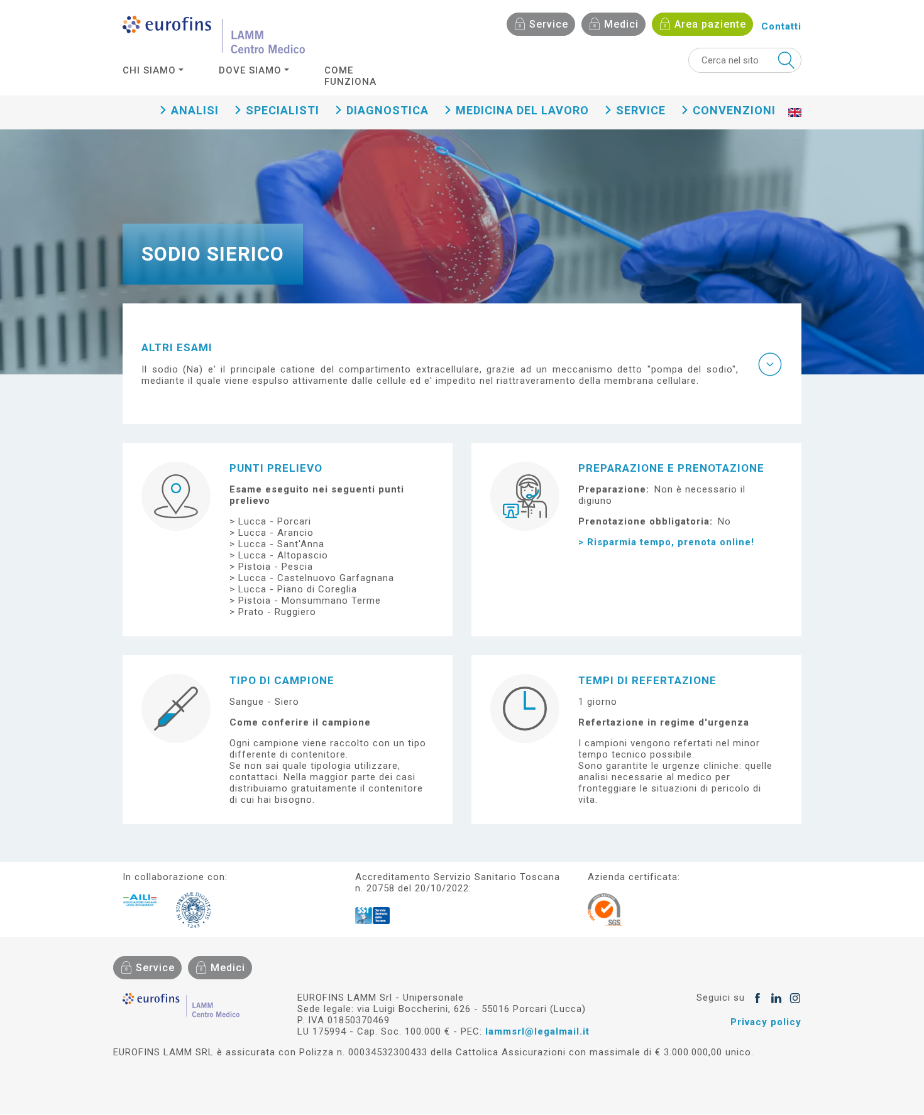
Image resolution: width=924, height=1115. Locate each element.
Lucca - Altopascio (283, 555)
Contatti (781, 26)
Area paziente (710, 24)
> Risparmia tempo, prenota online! (666, 542)
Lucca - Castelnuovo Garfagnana (316, 578)
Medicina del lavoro (522, 110)
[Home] (214, 35)
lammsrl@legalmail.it (537, 1031)
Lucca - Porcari (274, 521)
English (794, 125)
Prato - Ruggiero (277, 611)
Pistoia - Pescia (275, 566)
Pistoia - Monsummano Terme (309, 600)
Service (548, 24)
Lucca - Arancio (276, 532)
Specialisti (282, 110)
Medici (621, 24)
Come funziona (350, 76)
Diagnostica (387, 110)
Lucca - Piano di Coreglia (297, 589)
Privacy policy (765, 1022)
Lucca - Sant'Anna (281, 544)
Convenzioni (734, 110)
